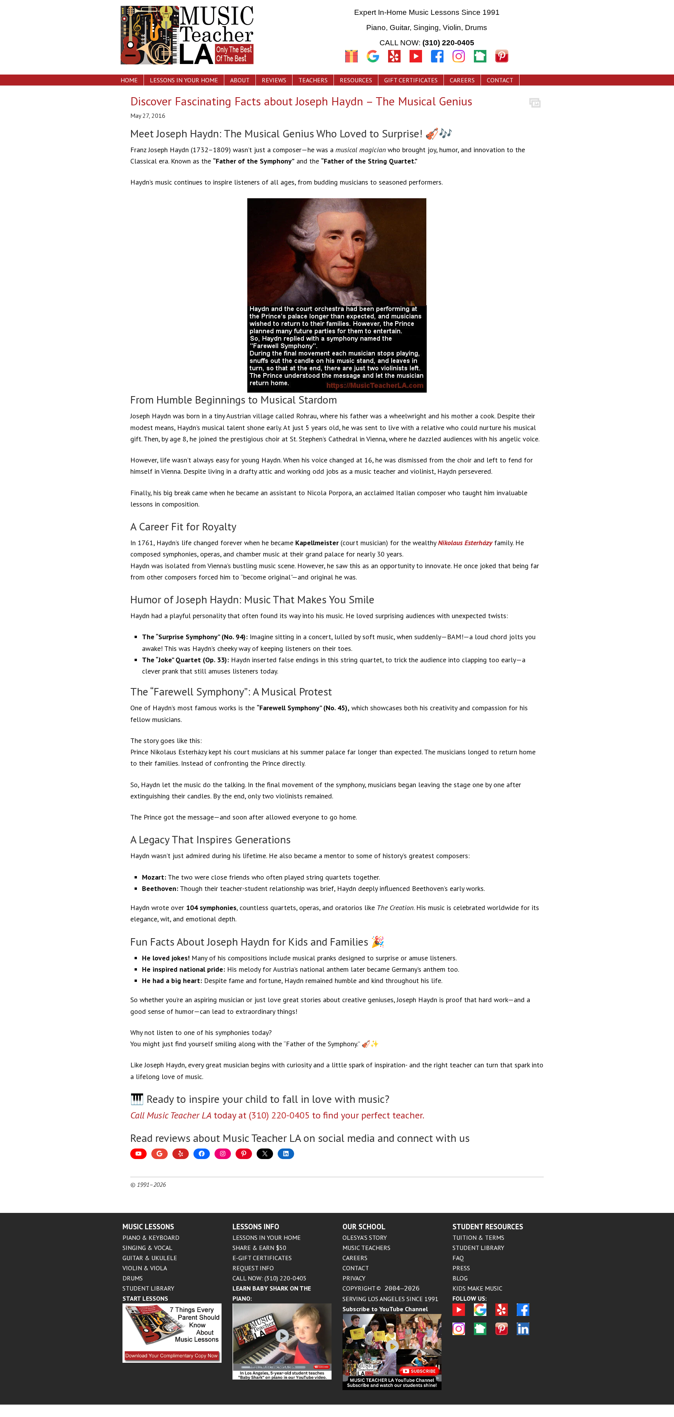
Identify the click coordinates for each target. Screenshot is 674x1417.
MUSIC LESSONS (148, 1226)
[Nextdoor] (480, 63)
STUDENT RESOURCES (487, 1226)
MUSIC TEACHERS (366, 1248)
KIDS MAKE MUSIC (477, 1288)
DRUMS (132, 1278)
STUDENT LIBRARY (148, 1288)
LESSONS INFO (255, 1226)
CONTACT (355, 1268)
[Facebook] (441, 63)
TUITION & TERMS (478, 1237)
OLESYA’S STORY (364, 1237)
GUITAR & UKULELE (149, 1258)
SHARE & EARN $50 (259, 1248)
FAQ (458, 1258)
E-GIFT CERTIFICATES (262, 1258)
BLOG (460, 1278)
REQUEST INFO (253, 1268)
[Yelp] (394, 63)
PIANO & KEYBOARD (150, 1237)
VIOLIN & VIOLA (144, 1268)
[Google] (373, 63)
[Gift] (351, 63)
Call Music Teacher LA (170, 1115)
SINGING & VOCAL (147, 1248)
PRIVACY (353, 1278)
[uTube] (420, 63)
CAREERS (354, 1258)
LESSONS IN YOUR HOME (266, 1237)
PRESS (461, 1268)
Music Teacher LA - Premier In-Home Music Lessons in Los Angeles (218, 36)
